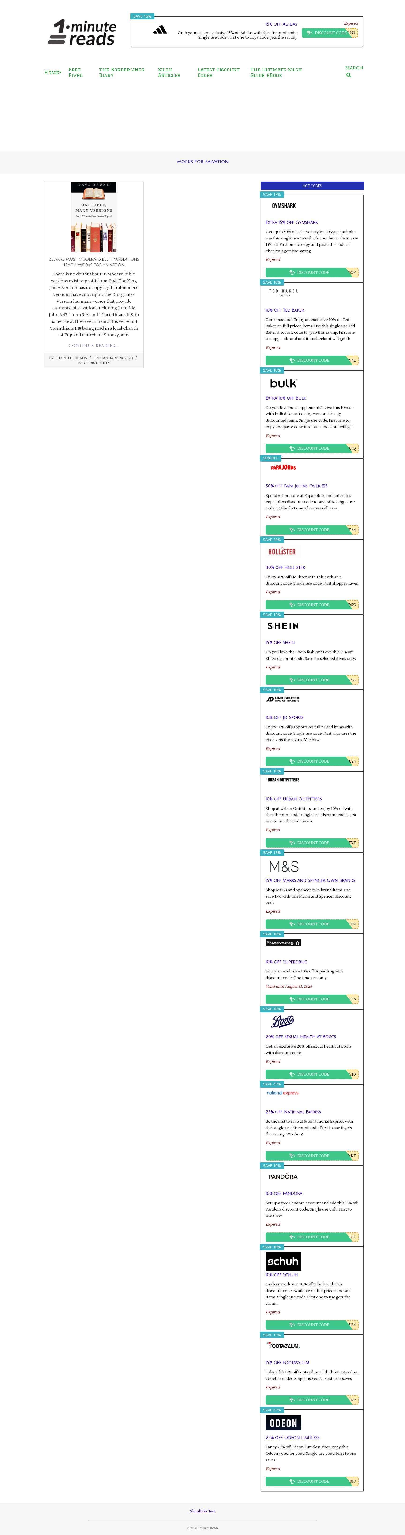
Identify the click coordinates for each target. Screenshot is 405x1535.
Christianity (97, 363)
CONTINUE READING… (94, 345)
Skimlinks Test (202, 1511)
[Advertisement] (202, 116)
